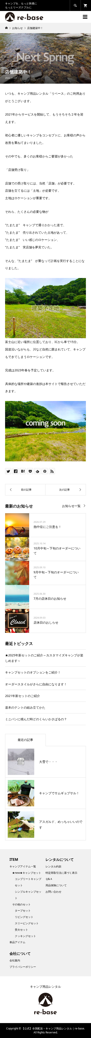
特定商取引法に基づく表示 (61, 873)
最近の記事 (25, 740)
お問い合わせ (53, 892)
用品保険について (56, 885)
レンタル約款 (53, 866)
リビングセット (24, 917)
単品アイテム (17, 942)
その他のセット (21, 904)
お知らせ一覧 (71, 506)
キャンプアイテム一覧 (22, 866)
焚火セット (21, 929)
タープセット (23, 910)
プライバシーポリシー (22, 967)
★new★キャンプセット (26, 873)
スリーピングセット (27, 923)
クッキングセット (25, 936)
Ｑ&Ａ (49, 879)
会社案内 (14, 960)
